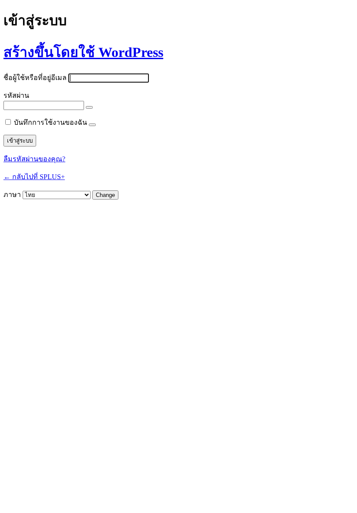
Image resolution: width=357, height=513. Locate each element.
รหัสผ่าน (16, 95)
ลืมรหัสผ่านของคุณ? (34, 159)
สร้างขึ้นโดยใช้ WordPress (83, 52)
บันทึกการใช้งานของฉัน (50, 122)
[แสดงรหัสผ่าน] (89, 107)
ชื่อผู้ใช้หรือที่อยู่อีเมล (35, 77)
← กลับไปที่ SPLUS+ (34, 176)
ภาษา (12, 194)
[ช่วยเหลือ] (92, 124)
